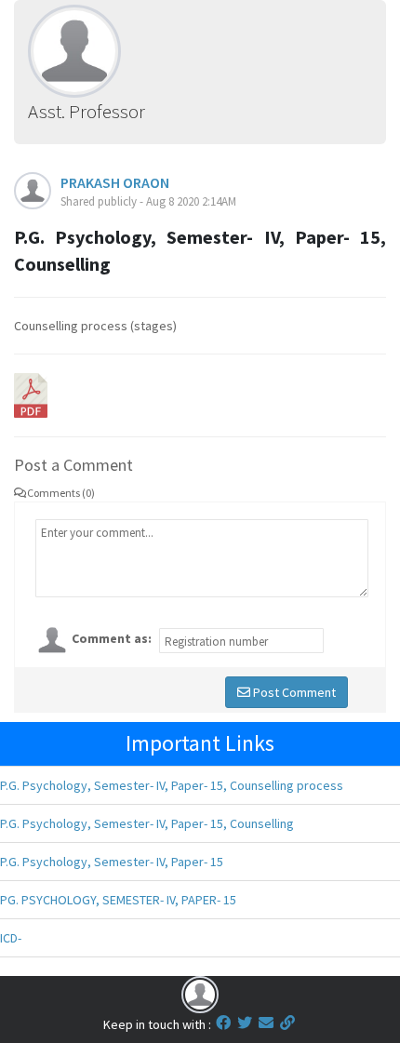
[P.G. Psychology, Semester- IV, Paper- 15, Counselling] (30, 393)
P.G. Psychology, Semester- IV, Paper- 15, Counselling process (171, 785)
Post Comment (293, 692)
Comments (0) (61, 493)
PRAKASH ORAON (114, 182)
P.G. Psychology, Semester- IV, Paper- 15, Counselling (147, 823)
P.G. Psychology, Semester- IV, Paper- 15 (111, 861)
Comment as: (112, 638)
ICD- (10, 937)
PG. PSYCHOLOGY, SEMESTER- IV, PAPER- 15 (118, 899)
